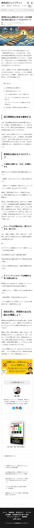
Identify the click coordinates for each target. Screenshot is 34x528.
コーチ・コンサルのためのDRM (25, 10)
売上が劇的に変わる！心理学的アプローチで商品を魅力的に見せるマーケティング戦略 (16, 473)
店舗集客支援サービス (10, 456)
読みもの (30, 5)
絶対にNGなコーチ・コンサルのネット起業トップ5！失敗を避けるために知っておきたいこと (17, 480)
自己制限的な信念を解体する (12, 87)
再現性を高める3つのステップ (12, 91)
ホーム (5, 512)
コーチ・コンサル (7, 24)
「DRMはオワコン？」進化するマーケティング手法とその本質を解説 (16, 466)
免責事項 (24, 517)
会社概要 (8, 514)
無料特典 (9, 5)
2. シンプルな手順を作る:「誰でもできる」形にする (17, 98)
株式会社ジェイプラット (11, 3)
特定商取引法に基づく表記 (21, 514)
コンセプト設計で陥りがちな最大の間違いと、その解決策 (16, 487)
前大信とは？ (16, 5)
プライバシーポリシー (13, 517)
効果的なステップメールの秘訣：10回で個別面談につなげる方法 (16, 493)
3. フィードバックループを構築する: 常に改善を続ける (17, 103)
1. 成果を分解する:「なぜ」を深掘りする (17, 94)
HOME (3, 5)
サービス (24, 5)
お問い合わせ (17, 519)
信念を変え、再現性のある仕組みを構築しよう (16, 107)
